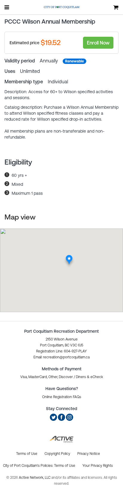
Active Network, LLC (35, 477)
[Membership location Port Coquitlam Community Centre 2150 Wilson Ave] (69, 256)
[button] (61, 357)
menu (7, 7)
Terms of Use (64, 466)
